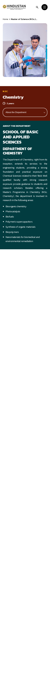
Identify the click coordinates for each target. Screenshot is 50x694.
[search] (37, 7)
